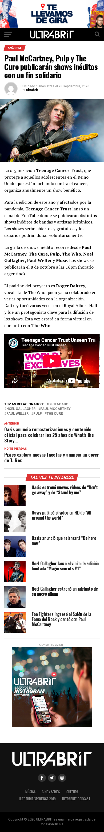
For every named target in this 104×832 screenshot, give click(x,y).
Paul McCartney (55, 409)
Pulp (37, 413)
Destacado (58, 404)
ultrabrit (32, 90)
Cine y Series (51, 791)
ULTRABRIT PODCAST (76, 798)
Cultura (72, 791)
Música (30, 791)
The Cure (55, 413)
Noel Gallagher (20, 409)
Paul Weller (17, 413)
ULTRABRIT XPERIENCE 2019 (37, 798)
